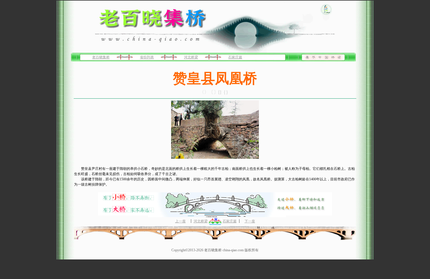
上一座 (180, 221)
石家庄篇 (235, 57)
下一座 (250, 221)
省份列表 (147, 57)
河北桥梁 (191, 57)
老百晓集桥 (101, 57)
